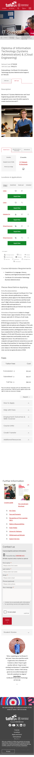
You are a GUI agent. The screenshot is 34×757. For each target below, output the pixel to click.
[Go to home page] (1, 37)
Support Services (14, 539)
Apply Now (17, 196)
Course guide (8, 503)
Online (4, 191)
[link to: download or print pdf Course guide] (10, 491)
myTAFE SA (11, 8)
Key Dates (12, 510)
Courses (6, 37)
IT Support (17, 38)
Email (4, 575)
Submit (7, 621)
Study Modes (13, 527)
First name (6, 563)
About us (17, 739)
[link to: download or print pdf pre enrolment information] (24, 492)
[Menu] (30, 8)
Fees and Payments (15, 514)
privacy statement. (21, 745)
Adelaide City (6, 214)
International (27, 149)
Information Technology (11, 38)
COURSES (4, 8)
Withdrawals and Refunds (17, 535)
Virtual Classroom (7, 226)
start (6, 80)
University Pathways (15, 531)
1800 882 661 (20, 556)
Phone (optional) (8, 581)
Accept (8, 751)
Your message (7, 587)
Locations (17, 732)
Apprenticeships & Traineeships (17, 150)
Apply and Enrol (17, 734)
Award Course (6, 149)
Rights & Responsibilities (16, 524)
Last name (6, 569)
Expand (25, 397)
